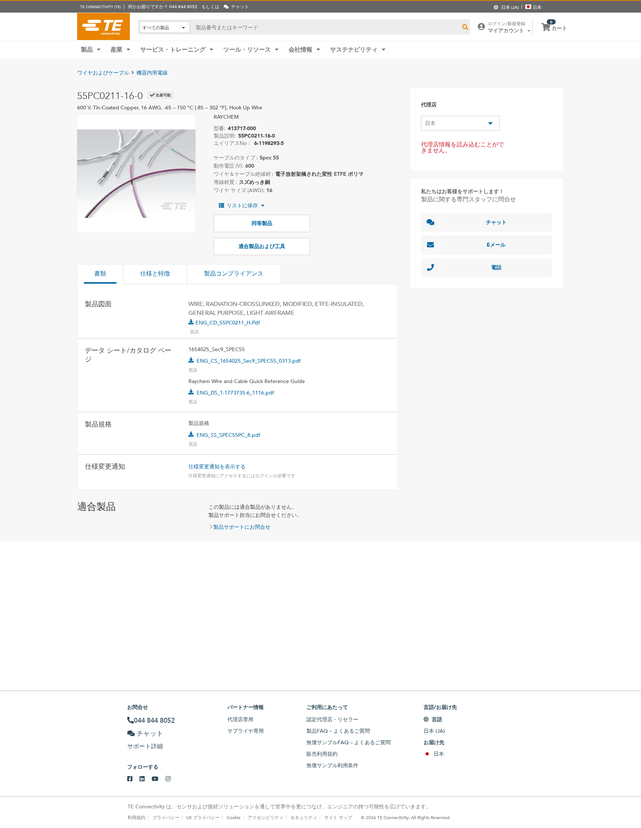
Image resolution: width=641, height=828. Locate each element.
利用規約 (136, 817)
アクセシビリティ (265, 817)
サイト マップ (338, 817)
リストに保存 (242, 205)
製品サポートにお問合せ (241, 527)
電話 (496, 267)
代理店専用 (240, 719)
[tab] (100, 274)
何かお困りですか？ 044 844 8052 (162, 6)
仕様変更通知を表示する (217, 466)
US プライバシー (203, 817)
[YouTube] (158, 779)
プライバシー (165, 817)
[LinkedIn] (145, 779)
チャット (496, 222)
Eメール (496, 244)
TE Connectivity (103, 26)
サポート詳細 (145, 746)
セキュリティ (303, 817)
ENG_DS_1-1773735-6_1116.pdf (235, 392)
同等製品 (262, 223)
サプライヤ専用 (245, 731)
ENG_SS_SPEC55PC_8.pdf (228, 435)
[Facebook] (133, 779)
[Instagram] (171, 779)
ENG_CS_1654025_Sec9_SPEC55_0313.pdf (249, 360)
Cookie (234, 817)
